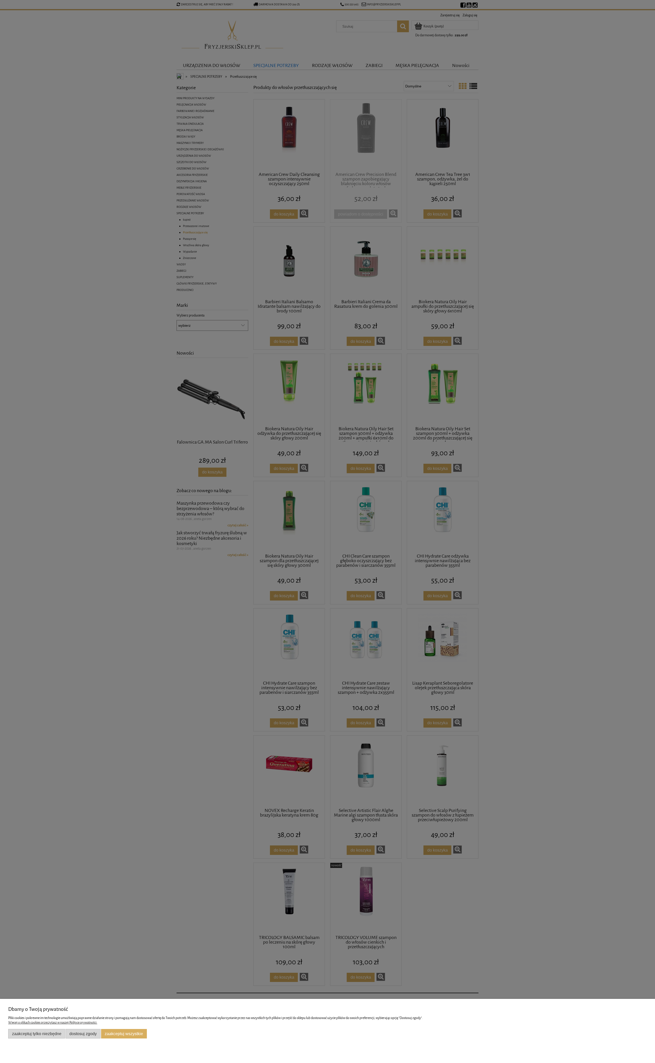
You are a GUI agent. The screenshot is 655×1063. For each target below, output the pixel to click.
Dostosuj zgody (83, 1033)
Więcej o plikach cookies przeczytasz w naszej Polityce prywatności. (52, 1022)
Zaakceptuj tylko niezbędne (36, 1033)
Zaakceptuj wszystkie (124, 1033)
